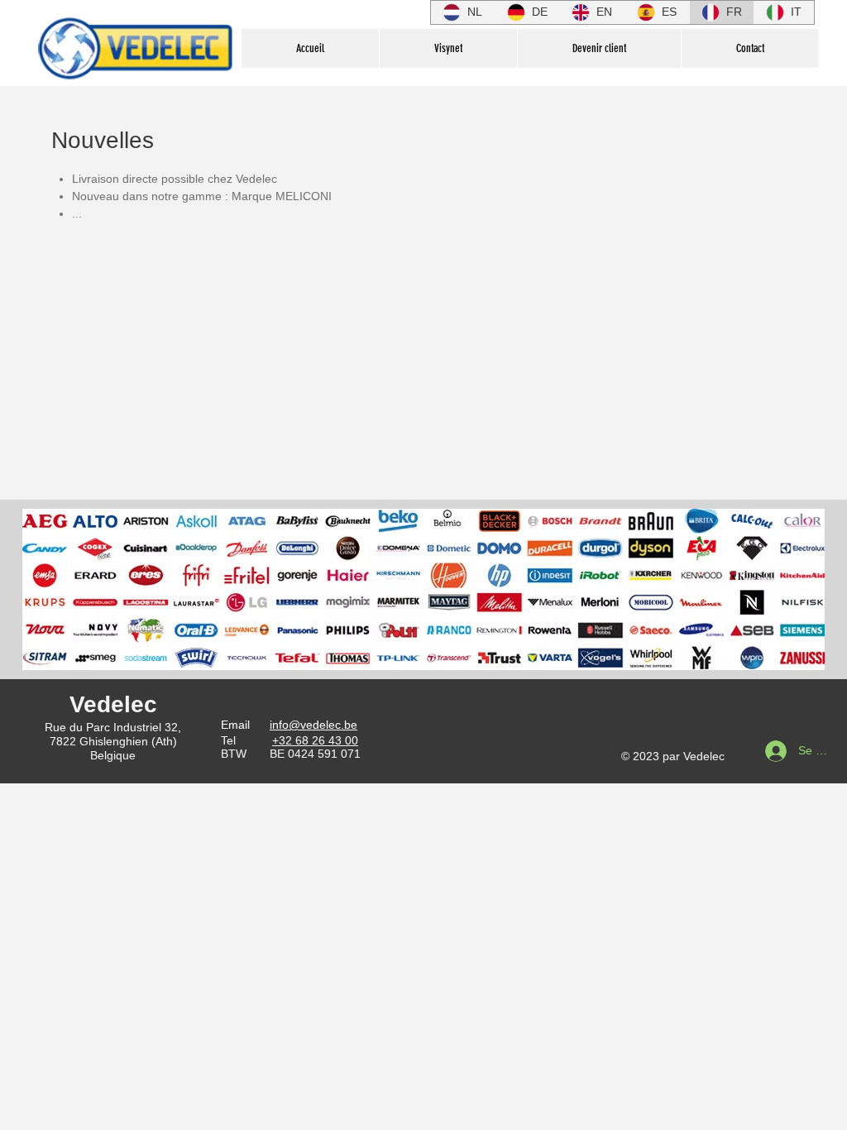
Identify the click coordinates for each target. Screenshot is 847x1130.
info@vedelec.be (313, 724)
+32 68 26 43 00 (315, 740)
